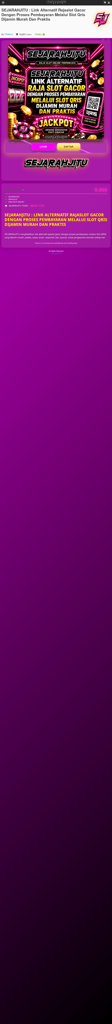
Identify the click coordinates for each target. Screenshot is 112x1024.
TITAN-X (9, 34)
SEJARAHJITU (56, 253)
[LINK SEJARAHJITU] (56, 91)
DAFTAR (68, 146)
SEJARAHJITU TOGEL (26, 205)
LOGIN (43, 146)
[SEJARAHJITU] (102, 19)
